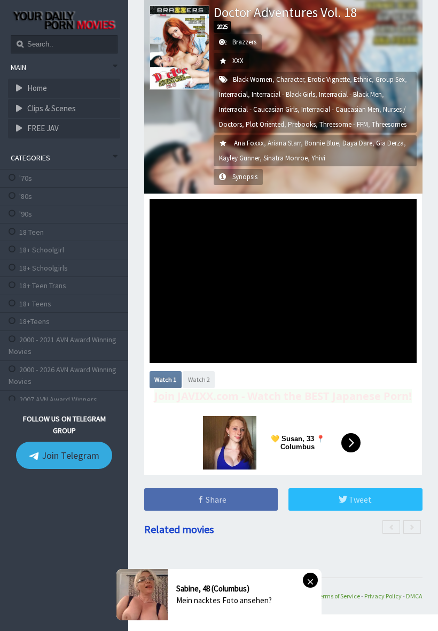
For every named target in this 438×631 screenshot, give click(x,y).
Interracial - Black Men (350, 94)
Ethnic (363, 79)
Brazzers (244, 42)
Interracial (233, 94)
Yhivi (318, 158)
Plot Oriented (265, 124)
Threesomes (389, 124)
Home (36, 88)
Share (215, 499)
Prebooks (302, 124)
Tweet (359, 499)
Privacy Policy (383, 596)
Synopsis (244, 176)
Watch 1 (165, 379)
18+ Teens (35, 304)
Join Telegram (69, 455)
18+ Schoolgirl (41, 250)
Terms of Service (338, 596)
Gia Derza (390, 143)
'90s (25, 214)
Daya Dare (357, 143)
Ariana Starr (284, 143)
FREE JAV (42, 128)
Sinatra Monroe (285, 158)
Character (290, 79)
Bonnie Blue (321, 143)
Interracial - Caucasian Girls (258, 109)
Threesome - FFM (343, 124)
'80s (25, 196)
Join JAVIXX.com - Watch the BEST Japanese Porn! (283, 396)
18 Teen (31, 232)
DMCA (414, 596)
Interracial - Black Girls (283, 94)
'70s (25, 178)
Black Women (252, 79)
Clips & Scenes (51, 108)
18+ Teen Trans (42, 285)
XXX (238, 60)
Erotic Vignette (329, 79)
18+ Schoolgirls (43, 268)
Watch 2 (199, 379)
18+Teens (34, 321)
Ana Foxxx (249, 143)
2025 (222, 26)
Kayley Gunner (239, 158)
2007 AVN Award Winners (58, 399)
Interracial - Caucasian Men (340, 109)
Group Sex (390, 79)
